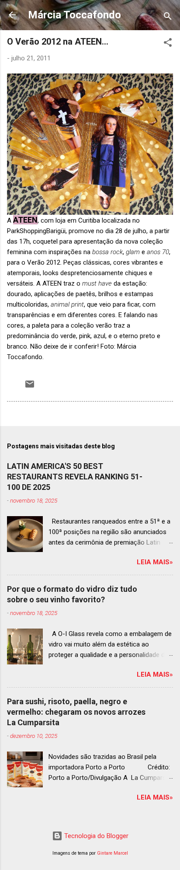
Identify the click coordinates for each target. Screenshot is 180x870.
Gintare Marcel (112, 853)
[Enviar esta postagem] (29, 387)
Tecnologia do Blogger (95, 836)
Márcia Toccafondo (74, 15)
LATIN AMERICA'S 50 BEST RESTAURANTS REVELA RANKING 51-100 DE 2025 (74, 476)
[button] (168, 44)
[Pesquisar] (168, 17)
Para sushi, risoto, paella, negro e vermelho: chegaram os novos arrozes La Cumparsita (76, 712)
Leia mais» (155, 562)
